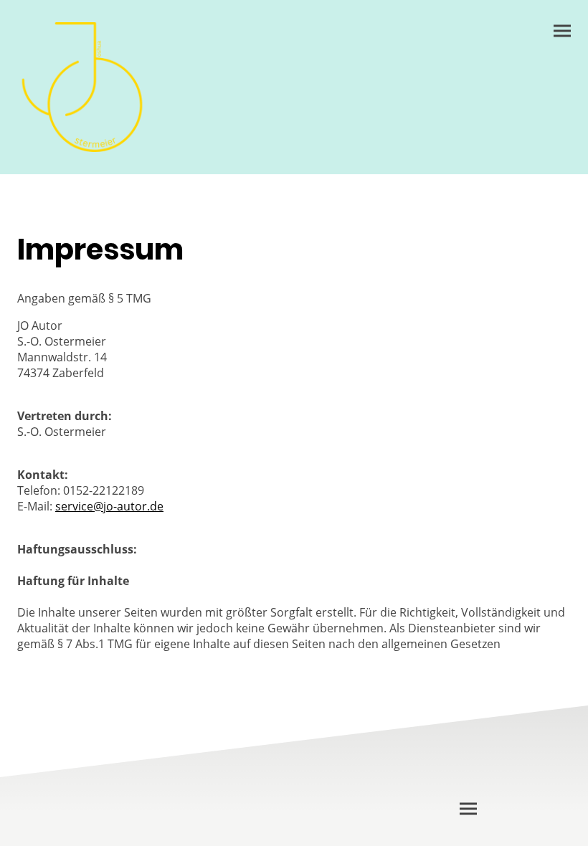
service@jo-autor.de (109, 506)
